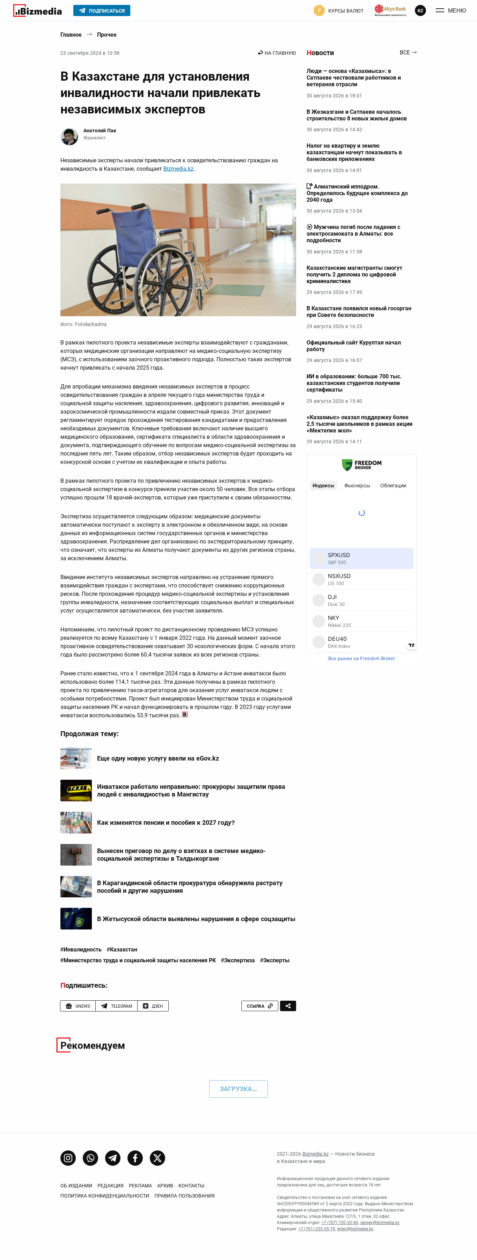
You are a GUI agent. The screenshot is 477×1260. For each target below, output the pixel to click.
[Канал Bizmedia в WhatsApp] (90, 1158)
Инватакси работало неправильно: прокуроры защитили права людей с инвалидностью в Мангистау (191, 790)
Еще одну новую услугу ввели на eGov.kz (158, 758)
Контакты (191, 1185)
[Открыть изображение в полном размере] (178, 250)
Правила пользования (184, 1195)
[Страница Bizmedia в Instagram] (68, 1158)
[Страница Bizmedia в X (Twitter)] (157, 1158)
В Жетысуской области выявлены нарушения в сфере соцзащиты (196, 918)
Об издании (76, 1185)
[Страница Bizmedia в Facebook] (135, 1158)
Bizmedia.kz (178, 168)
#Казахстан (122, 950)
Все (405, 53)
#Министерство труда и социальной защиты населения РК (138, 960)
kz (420, 10)
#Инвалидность (81, 950)
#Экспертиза (238, 960)
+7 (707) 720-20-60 (339, 1222)
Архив (165, 1185)
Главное (71, 34)
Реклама (140, 1185)
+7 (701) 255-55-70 (316, 1228)
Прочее (107, 34)
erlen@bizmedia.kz (355, 1228)
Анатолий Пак (99, 130)
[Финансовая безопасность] (390, 10)
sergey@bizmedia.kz (379, 1222)
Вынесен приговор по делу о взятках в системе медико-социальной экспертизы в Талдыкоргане (181, 854)
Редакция (110, 1185)
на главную (280, 53)
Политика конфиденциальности (104, 1195)
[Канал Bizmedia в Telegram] (112, 1158)
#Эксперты (274, 960)
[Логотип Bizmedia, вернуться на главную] (37, 10)
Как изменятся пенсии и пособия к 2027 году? (166, 822)
